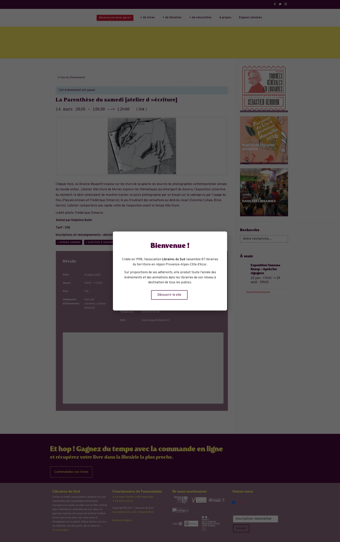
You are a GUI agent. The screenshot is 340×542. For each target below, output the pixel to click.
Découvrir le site (169, 295)
